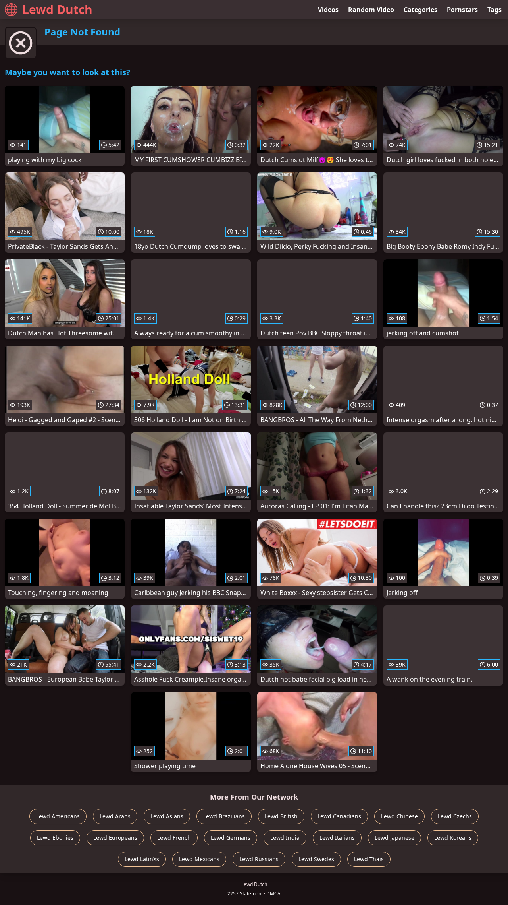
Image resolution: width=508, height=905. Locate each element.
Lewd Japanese (394, 837)
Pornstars (462, 9)
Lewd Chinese (399, 816)
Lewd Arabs (115, 816)
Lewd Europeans (115, 837)
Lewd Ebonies (55, 837)
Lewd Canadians (339, 816)
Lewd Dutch (57, 9)
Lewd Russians (259, 859)
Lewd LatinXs (142, 859)
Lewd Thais (369, 859)
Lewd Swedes (316, 859)
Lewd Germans (230, 837)
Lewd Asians (166, 816)
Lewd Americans (58, 816)
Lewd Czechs (455, 816)
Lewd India (285, 837)
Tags (494, 9)
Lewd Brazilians (224, 816)
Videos (328, 9)
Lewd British (281, 816)
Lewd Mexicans (199, 859)
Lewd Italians (337, 837)
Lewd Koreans (452, 837)
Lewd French (174, 837)
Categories (420, 9)
